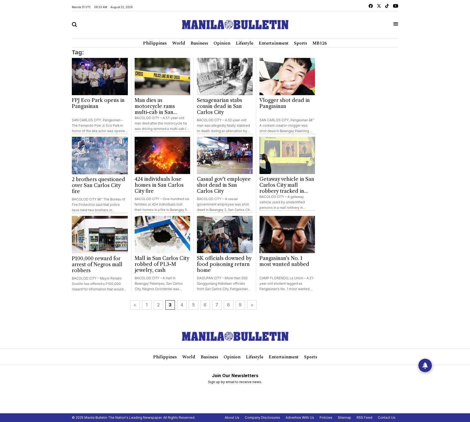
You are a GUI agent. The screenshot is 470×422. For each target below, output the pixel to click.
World (178, 43)
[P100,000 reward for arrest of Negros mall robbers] (100, 234)
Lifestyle (244, 43)
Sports (300, 43)
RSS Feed (364, 417)
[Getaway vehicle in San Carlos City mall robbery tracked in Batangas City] (287, 155)
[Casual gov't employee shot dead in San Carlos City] (225, 155)
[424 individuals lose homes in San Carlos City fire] (162, 155)
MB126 (320, 43)
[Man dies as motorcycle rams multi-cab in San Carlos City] (162, 76)
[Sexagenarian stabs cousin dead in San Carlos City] (225, 76)
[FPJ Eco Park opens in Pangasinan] (100, 76)
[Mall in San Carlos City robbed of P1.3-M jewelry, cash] (162, 234)
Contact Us (386, 417)
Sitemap (344, 417)
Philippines (155, 43)
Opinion (222, 43)
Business (199, 43)
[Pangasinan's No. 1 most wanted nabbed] (287, 234)
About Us (232, 417)
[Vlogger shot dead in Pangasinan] (287, 76)
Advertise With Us (300, 417)
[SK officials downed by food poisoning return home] (225, 234)
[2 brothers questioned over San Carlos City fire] (100, 155)
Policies (326, 417)
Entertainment (274, 43)
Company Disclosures (262, 417)
